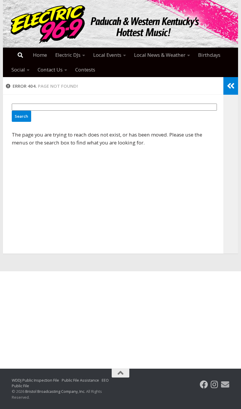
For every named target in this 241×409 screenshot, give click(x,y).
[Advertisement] (120, 315)
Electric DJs (68, 54)
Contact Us (50, 69)
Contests (85, 69)
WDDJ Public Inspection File (35, 380)
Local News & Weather (159, 54)
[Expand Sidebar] (230, 86)
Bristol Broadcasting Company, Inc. (55, 391)
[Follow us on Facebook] (204, 384)
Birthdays (209, 54)
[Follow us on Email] (225, 384)
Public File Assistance (80, 380)
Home (40, 54)
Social (18, 69)
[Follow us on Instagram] (214, 384)
